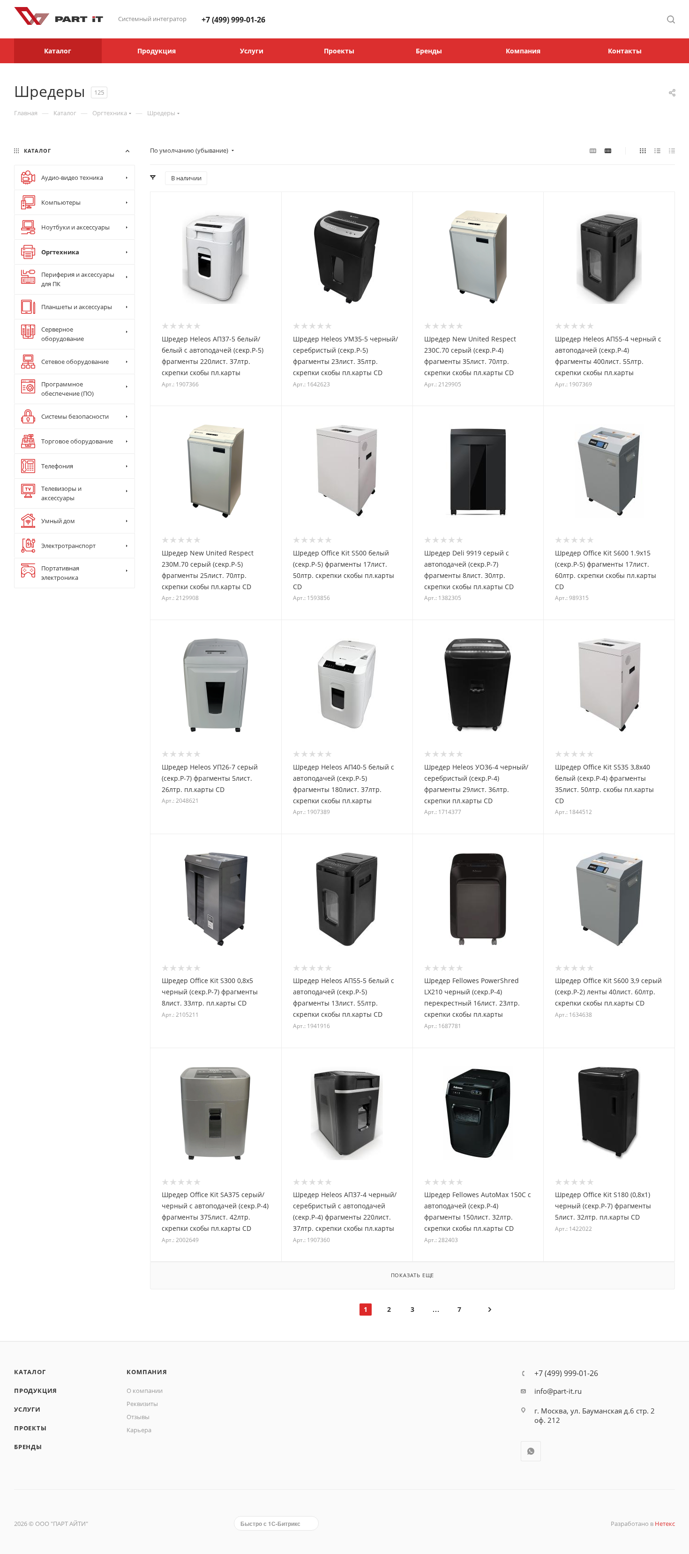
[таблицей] (672, 150)
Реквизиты (142, 1403)
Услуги (27, 1409)
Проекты (30, 1428)
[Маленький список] (592, 150)
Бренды (28, 1447)
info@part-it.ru (558, 1391)
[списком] (657, 150)
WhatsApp (531, 1451)
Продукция (35, 1390)
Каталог (30, 1372)
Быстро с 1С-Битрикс (270, 1523)
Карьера (139, 1430)
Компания (147, 1372)
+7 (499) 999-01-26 (233, 20)
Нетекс (665, 1523)
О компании (145, 1390)
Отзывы (138, 1417)
